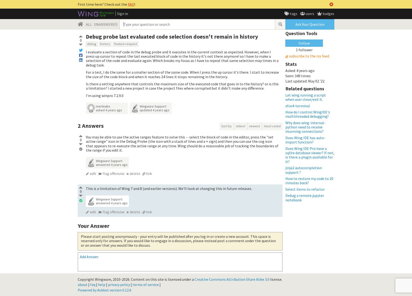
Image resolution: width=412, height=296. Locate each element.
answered (112, 165)
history (105, 44)
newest (254, 126)
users (309, 13)
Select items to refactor (305, 189)
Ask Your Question (309, 24)
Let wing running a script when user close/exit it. (305, 97)
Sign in (122, 13)
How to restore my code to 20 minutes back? (309, 180)
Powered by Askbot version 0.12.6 (104, 290)
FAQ (131, 4)
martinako (103, 106)
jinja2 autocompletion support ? (303, 169)
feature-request (125, 44)
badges (328, 13)
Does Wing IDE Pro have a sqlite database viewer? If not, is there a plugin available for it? (309, 155)
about (83, 284)
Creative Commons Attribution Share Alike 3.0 (232, 279)
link (149, 173)
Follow (304, 43)
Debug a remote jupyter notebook (304, 197)
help (101, 284)
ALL (89, 24)
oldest (240, 126)
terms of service (146, 284)
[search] (280, 24)
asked (109, 110)
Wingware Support (153, 106)
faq (92, 284)
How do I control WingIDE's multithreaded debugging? (307, 114)
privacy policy (119, 284)
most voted (272, 126)
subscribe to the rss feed (309, 56)
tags (293, 13)
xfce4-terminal (297, 105)
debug (91, 44)
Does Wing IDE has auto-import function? (305, 139)
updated (154, 110)
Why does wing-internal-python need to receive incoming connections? (305, 127)
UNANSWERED (106, 24)
